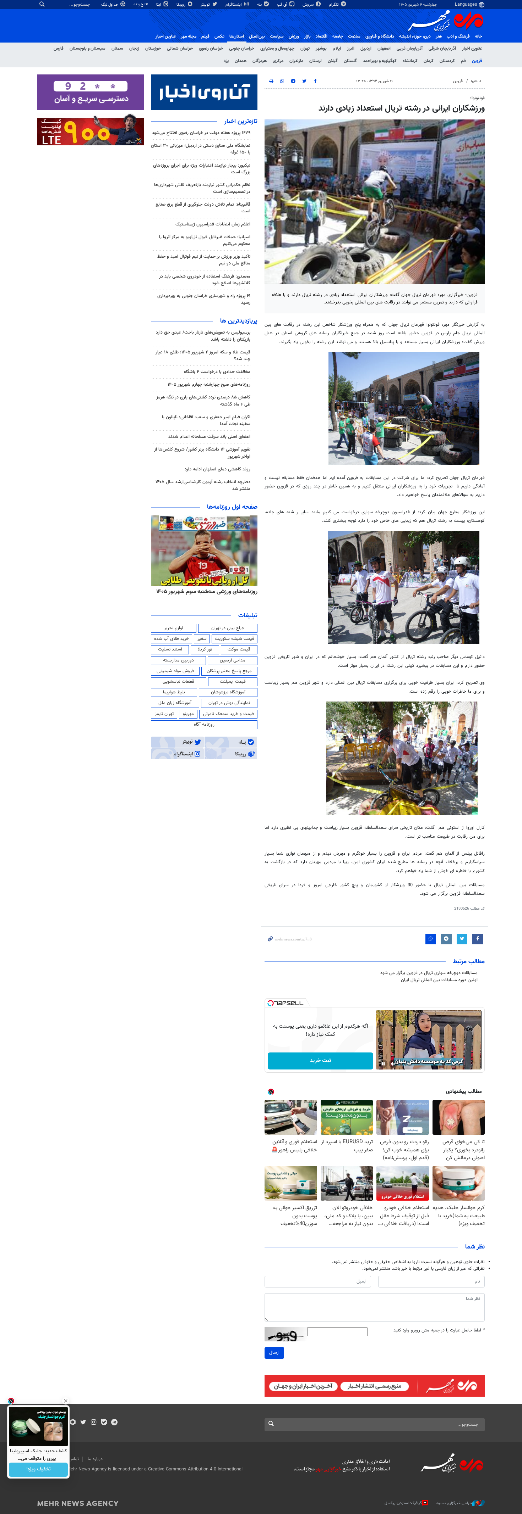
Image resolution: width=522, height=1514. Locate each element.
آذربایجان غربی (410, 48)
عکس (219, 36)
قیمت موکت (239, 649)
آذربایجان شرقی (442, 48)
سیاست (277, 36)
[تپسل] (270, 1003)
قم (463, 61)
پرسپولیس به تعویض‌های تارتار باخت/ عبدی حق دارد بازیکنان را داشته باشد (203, 336)
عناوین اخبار (472, 48)
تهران (305, 48)
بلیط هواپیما (174, 692)
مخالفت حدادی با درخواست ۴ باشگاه (217, 371)
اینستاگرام (234, 5)
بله (260, 5)
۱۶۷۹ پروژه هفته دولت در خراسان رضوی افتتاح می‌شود (201, 132)
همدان (240, 61)
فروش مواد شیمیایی (175, 671)
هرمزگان (259, 61)
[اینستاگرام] (93, 1423)
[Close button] (65, 1400)
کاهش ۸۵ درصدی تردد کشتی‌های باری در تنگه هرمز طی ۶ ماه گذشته (203, 401)
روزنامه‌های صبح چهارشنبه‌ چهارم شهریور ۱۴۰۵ (209, 384)
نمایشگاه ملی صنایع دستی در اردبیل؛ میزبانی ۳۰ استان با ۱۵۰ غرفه (200, 149)
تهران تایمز (164, 713)
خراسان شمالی (180, 48)
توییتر (206, 5)
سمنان (117, 48)
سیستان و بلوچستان (87, 48)
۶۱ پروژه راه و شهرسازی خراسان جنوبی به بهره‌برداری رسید (203, 299)
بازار (307, 36)
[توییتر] (83, 1423)
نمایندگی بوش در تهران (229, 702)
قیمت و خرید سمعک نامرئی (228, 713)
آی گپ (282, 5)
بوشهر (321, 48)
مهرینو (188, 713)
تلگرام (334, 5)
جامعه (337, 36)
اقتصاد (321, 36)
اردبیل (365, 48)
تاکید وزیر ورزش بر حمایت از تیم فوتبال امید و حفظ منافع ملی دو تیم (203, 260)
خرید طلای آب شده (171, 638)
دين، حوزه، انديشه (415, 36)
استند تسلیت (170, 649)
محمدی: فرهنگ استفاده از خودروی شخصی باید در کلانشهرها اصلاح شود (204, 280)
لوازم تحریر (173, 628)
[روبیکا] (73, 1423)
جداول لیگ (110, 5)
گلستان (350, 61)
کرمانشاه (410, 61)
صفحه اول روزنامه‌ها (232, 507)
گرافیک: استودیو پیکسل (403, 1503)
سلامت (354, 36)
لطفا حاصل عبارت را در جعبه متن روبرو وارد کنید (439, 1330)
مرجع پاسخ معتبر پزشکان (229, 671)
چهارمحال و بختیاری (277, 48)
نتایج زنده (141, 4)
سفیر (202, 638)
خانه (478, 36)
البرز (350, 48)
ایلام (337, 48)
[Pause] (383, 1064)
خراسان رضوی (211, 48)
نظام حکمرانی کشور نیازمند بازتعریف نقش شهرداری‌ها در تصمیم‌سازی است (202, 188)
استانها (476, 81)
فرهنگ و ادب (458, 36)
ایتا (159, 5)
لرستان (315, 61)
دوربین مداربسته (178, 660)
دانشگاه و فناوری (379, 36)
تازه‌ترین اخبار (240, 121)
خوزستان (153, 48)
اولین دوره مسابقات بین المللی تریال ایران (439, 980)
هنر (439, 36)
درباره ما (95, 1459)
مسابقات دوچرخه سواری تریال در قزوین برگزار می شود (429, 973)
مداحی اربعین (232, 660)
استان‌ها (236, 36)
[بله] (103, 1423)
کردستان (447, 61)
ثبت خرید (320, 1060)
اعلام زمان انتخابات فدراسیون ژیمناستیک (212, 224)
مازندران (296, 61)
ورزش (294, 36)
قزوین (477, 61)
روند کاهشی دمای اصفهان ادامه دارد (217, 469)
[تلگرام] (114, 1423)
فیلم (205, 36)
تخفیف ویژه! (38, 1470)
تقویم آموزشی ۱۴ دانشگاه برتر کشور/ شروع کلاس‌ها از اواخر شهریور (202, 453)
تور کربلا (205, 649)
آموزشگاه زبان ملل (174, 702)
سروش (309, 5)
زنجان (134, 48)
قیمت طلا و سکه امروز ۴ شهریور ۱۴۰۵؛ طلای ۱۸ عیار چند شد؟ (203, 356)
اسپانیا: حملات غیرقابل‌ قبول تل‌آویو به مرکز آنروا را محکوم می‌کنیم (204, 240)
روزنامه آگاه (204, 724)
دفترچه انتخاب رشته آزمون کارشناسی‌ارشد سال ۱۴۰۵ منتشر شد (203, 485)
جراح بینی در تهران (227, 628)
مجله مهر (188, 36)
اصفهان (384, 48)
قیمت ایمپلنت (233, 681)
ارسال (274, 1352)
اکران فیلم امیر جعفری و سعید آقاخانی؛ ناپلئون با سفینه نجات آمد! (206, 421)
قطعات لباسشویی (178, 681)
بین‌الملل (257, 36)
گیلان (333, 61)
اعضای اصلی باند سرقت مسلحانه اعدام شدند (209, 436)
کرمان (429, 61)
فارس (59, 48)
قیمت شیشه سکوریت (234, 638)
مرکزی (278, 61)
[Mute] (393, 1064)
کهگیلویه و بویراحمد (380, 61)
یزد (226, 61)
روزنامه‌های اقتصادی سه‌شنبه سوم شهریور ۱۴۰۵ (204, 591)
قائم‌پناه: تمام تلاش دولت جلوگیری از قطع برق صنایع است (203, 208)
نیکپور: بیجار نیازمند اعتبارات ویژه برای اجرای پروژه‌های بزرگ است (201, 169)
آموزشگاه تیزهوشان (228, 692)
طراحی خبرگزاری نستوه (454, 1503)
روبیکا (181, 5)
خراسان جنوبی (241, 48)
